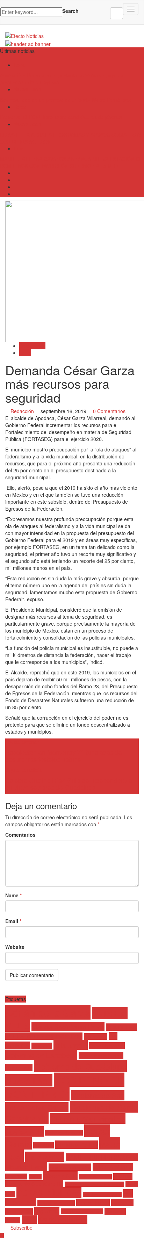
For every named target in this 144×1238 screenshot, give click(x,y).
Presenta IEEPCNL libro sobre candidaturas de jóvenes (61, 117)
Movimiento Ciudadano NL (34, 1183)
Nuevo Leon (27, 89)
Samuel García (93, 1202)
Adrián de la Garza (48, 1012)
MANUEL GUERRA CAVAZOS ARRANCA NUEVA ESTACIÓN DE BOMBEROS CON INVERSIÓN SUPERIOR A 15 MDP (71, 162)
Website (14, 946)
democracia (95, 1036)
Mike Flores (16, 1176)
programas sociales (56, 1203)
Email (13, 921)
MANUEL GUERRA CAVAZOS (102, 1157)
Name (13, 895)
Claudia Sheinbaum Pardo (68, 1026)
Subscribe (21, 1227)
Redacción (22, 411)
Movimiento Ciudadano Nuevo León (94, 1184)
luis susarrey (44, 1157)
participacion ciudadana (102, 1194)
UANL (29, 1219)
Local (20, 64)
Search (70, 10)
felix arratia (70, 1045)
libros (20, 106)
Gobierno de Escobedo (41, 1055)
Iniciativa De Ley (76, 1144)
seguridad (46, 1211)
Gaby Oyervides (107, 1045)
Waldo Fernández (62, 1219)
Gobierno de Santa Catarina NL (71, 1112)
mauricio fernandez (70, 1167)
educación (41, 1046)
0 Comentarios (109, 411)
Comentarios (20, 834)
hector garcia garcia (64, 1133)
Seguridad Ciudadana (82, 1211)
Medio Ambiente (113, 1167)
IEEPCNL (43, 1145)
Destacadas (32, 345)
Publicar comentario (32, 975)
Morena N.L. (60, 1175)
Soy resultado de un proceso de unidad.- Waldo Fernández (65, 99)
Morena (35, 1176)
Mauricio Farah (26, 1166)
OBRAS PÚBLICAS (48, 1192)
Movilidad (122, 1176)
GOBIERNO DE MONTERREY (64, 1087)
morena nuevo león (95, 1176)
